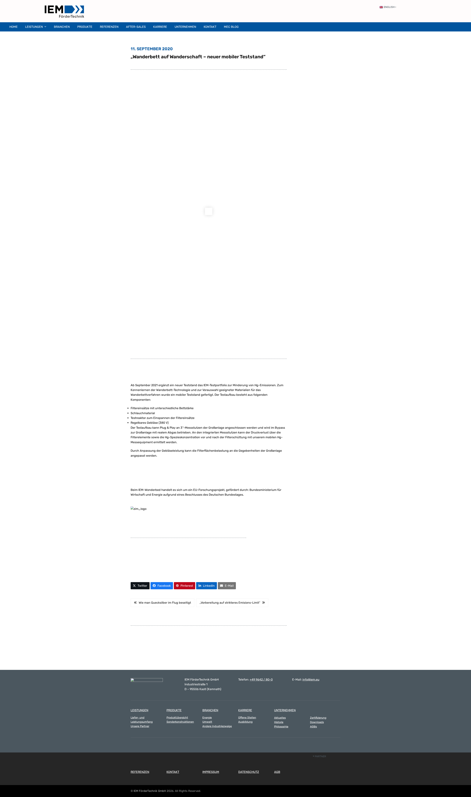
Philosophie (281, 726)
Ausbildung (245, 721)
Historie (278, 722)
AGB (277, 772)
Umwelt (207, 721)
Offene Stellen (247, 717)
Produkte (174, 710)
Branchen (210, 710)
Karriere (245, 710)
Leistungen (139, 710)
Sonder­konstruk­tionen (180, 721)
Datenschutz (248, 772)
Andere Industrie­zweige (217, 726)
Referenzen (140, 772)
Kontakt (173, 772)
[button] (140, 585)
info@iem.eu (310, 679)
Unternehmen (285, 710)
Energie (207, 717)
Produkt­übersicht (177, 717)
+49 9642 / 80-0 (261, 679)
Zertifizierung (318, 717)
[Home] (147, 683)
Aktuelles (280, 717)
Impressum (210, 772)
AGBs (313, 726)
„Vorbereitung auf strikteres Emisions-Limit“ (230, 602)
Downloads (317, 722)
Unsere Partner (140, 726)
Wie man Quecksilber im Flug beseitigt (165, 602)
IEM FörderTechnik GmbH (150, 791)
